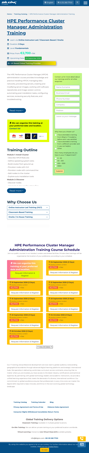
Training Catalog (20, 14)
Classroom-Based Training (21, 212)
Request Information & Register (25, 274)
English (49, 3)
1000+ (59, 166)
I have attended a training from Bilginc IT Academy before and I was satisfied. (67, 137)
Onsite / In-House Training (21, 217)
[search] (77, 3)
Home (9, 14)
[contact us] (82, 444)
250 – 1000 (61, 163)
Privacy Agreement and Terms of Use (28, 407)
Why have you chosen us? (65, 132)
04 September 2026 (33, 58)
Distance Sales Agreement (58, 407)
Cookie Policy (53, 447)
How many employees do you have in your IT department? (66, 154)
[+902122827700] (82, 440)
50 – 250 (60, 161)
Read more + (16, 110)
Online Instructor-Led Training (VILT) (25, 207)
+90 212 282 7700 (51, 438)
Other (59, 148)
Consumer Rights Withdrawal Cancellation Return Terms (36, 412)
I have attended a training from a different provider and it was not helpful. (68, 144)
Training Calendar (38, 402)
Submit (59, 171)
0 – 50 (59, 158)
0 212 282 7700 (65, 3)
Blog (52, 402)
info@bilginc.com (37, 438)
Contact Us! (14, 128)
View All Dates (44, 347)
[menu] (86, 2)
